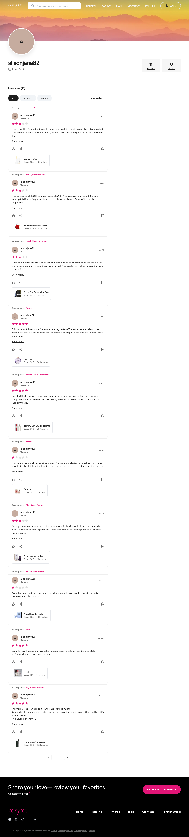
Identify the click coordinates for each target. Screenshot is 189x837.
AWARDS (106, 5)
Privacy (92, 830)
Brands (45, 98)
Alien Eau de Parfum (34, 505)
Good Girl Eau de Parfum (36, 241)
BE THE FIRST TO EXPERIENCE (161, 789)
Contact (61, 830)
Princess (29, 308)
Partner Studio (171, 811)
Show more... (18, 141)
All (13, 98)
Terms (84, 830)
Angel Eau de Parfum (35, 571)
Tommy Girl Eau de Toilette (37, 375)
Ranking (97, 811)
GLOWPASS (134, 5)
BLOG (119, 5)
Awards (115, 811)
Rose (28, 629)
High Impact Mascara (35, 687)
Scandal (29, 441)
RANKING (91, 5)
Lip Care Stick (32, 108)
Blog (131, 811)
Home (80, 811)
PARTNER (150, 5)
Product (28, 98)
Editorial (69, 830)
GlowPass (148, 811)
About (54, 830)
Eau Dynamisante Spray (36, 174)
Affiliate (77, 830)
